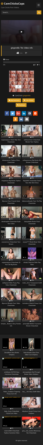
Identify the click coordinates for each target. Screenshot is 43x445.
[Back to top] (37, 439)
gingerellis (26, 95)
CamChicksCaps (13, 3)
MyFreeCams (15, 100)
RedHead (22, 105)
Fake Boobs (29, 100)
